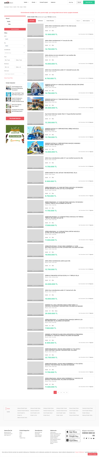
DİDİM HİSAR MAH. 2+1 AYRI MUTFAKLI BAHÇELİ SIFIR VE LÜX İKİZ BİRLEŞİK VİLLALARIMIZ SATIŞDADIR (63, 320)
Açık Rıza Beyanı (54, 442)
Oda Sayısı (6, 70)
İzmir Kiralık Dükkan (87, 410)
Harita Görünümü (15, 29)
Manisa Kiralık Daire (87, 415)
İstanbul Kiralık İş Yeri (48, 410)
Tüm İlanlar (31, 20)
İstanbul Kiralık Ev (34, 410)
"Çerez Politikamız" (80, 452)
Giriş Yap (71, 2)
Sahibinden (40, 20)
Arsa (21, 435)
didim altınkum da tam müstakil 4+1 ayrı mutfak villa (60, 55)
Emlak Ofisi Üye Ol (8, 433)
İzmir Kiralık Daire (73, 410)
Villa (9, 24)
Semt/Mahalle (7, 49)
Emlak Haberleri (38, 435)
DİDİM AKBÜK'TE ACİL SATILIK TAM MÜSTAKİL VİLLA (61, 172)
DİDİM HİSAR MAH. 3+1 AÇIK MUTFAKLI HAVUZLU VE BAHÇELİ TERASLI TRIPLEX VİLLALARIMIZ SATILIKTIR (64, 202)
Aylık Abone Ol (7, 435)
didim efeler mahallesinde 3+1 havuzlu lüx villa (58, 40)
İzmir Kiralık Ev (21, 413)
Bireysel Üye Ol (7, 432)
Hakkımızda (52, 432)
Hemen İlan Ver (89, 2)
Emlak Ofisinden (50, 20)
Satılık (8, 21)
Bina (21, 436)
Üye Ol (79, 2)
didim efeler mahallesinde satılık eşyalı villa (57, 260)
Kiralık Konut (46, 415)
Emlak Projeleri (38, 436)
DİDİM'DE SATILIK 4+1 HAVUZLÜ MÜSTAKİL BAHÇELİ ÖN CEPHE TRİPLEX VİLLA (64, 85)
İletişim (51, 443)
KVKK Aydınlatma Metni (55, 439)
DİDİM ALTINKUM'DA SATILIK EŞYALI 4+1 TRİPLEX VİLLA (62, 275)
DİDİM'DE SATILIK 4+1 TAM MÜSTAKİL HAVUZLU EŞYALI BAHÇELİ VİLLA (62, 100)
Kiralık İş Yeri (33, 415)
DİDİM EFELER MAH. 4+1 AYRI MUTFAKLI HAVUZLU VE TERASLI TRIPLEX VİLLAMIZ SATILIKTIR (64, 217)
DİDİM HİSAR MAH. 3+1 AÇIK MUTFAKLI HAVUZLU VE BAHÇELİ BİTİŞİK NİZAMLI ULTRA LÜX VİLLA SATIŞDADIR (64, 188)
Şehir (5, 36)
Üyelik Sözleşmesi (54, 436)
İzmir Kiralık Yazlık (61, 413)
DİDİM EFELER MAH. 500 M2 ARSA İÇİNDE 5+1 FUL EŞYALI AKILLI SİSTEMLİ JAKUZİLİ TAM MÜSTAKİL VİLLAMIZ (62, 349)
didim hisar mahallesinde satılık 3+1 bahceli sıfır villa (60, 290)
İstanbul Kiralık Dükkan (23, 410)
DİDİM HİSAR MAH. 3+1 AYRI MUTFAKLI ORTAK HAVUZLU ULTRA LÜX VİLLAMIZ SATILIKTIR (62, 232)
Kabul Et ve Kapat (93, 454)
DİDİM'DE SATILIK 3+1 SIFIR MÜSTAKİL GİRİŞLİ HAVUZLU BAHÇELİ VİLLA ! (62, 129)
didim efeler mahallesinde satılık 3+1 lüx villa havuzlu (60, 25)
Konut (7, 18)
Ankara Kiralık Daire (35, 408)
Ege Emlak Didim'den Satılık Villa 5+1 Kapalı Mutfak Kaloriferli (63, 114)
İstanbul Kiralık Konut (61, 410)
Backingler (37, 433)
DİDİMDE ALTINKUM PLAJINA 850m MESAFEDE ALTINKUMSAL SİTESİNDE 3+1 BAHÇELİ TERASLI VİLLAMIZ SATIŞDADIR (64, 335)
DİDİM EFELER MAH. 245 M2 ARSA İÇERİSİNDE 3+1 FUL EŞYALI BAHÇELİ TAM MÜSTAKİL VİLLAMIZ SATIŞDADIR (64, 364)
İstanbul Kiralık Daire (87, 408)
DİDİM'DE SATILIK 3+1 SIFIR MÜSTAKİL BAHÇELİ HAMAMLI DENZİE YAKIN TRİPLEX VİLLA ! (62, 144)
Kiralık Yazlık (59, 415)
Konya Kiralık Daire (74, 415)
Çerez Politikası (53, 440)
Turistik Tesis (22, 437)
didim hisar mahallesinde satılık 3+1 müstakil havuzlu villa (62, 69)
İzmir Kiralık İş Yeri (35, 413)
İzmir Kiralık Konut (47, 413)
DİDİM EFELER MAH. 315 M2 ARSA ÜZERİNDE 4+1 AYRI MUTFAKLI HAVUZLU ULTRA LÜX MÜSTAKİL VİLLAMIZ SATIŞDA (64, 247)
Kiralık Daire (72, 413)
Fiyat (5, 56)
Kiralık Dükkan (86, 413)
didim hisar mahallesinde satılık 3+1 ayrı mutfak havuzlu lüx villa (64, 158)
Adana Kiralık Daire (22, 408)
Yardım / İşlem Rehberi (55, 435)
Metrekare (6, 63)
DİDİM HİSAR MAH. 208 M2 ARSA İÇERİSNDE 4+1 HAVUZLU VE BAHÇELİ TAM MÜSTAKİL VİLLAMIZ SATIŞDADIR (64, 379)
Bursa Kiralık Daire (74, 408)
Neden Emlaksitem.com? (55, 433)
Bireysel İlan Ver (38, 432)
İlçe (5, 42)
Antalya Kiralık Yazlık (61, 408)
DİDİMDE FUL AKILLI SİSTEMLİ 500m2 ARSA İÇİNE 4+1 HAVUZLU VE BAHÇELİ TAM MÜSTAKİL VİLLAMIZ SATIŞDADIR (64, 305)
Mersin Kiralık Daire (22, 417)
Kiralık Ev (19, 415)
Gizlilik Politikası (53, 437)
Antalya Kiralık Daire (48, 408)
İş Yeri (21, 433)
